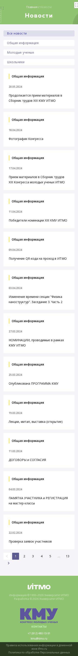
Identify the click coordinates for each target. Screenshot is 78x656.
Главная (32, 7)
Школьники (16, 62)
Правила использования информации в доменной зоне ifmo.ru (39, 647)
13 (67, 556)
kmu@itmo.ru (39, 638)
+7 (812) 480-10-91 (39, 633)
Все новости (17, 33)
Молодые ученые (20, 52)
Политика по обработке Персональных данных (39, 652)
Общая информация (23, 43)
